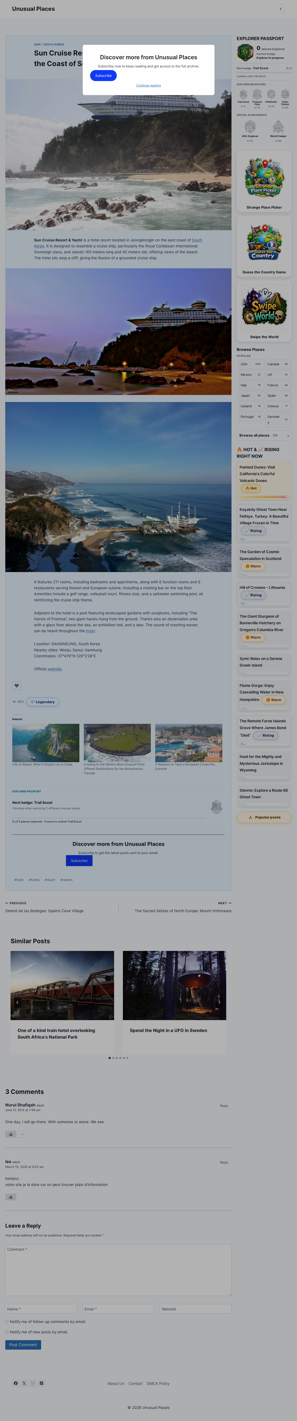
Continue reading (148, 85)
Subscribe (103, 75)
